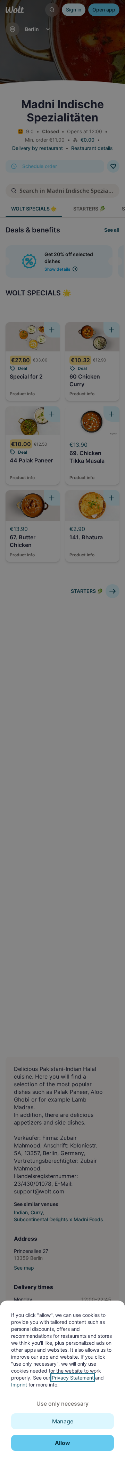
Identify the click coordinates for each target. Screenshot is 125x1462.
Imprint (19, 1385)
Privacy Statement (73, 1378)
